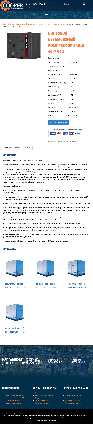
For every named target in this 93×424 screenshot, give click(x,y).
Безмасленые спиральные (13, 400)
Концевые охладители (72, 400)
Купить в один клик (58, 122)
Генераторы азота (71, 393)
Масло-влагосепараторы (73, 398)
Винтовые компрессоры (13, 393)
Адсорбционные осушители (44, 395)
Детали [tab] (17, 148)
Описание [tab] (8, 148)
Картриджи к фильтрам (42, 403)
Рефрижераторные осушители (45, 393)
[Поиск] (84, 4)
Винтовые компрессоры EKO (14, 398)
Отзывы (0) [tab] (27, 148)
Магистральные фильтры (43, 400)
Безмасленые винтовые (13, 403)
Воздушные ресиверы (42, 398)
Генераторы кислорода (73, 395)
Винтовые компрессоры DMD (14, 395)
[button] (46, 14)
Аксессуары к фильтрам (73, 403)
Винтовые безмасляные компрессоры (66, 141)
